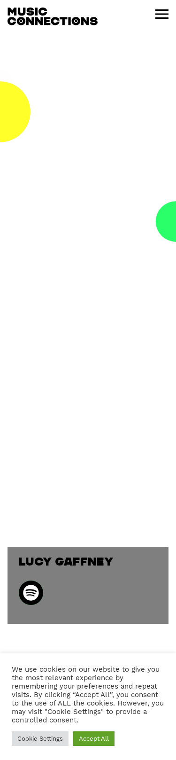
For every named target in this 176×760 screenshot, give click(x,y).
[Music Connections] (53, 16)
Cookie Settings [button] (40, 738)
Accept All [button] (94, 738)
